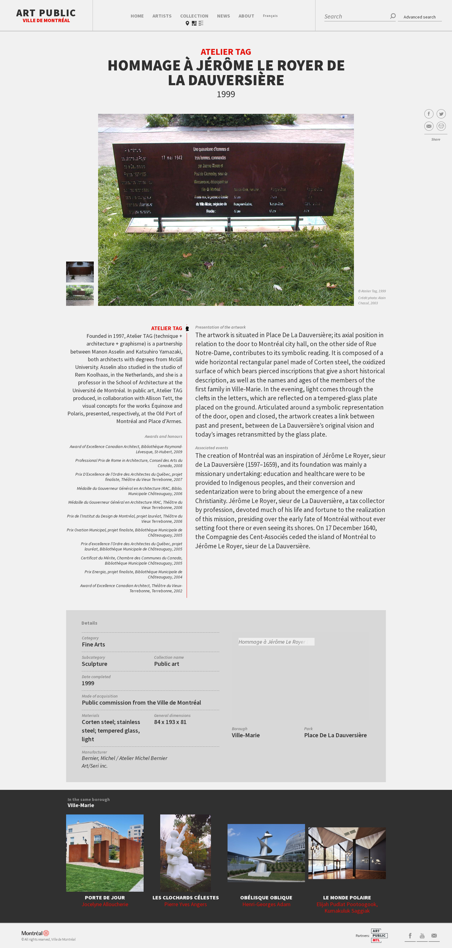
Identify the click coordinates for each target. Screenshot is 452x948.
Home (137, 16)
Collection (194, 16)
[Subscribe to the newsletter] (434, 935)
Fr (270, 15)
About (246, 16)
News (223, 16)
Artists (162, 16)
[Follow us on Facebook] (410, 935)
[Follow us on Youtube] (422, 935)
